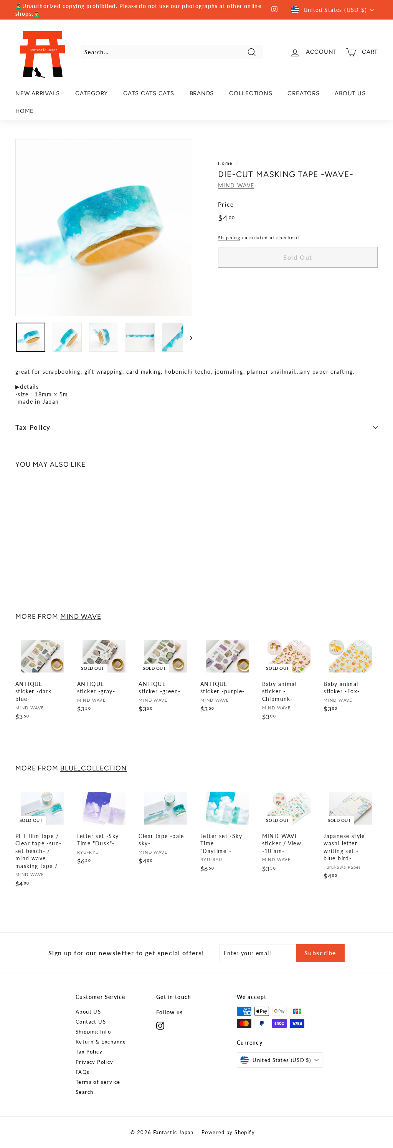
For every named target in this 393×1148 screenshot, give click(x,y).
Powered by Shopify (228, 1132)
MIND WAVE (236, 185)
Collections (250, 93)
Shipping (229, 237)
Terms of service (98, 1082)
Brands (202, 93)
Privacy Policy (95, 1062)
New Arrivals (37, 93)
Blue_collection (93, 768)
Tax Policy (33, 427)
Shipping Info (93, 1032)
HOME (24, 111)
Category (91, 93)
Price (226, 204)
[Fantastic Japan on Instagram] (160, 1026)
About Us (350, 93)
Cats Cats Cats (148, 93)
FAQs (83, 1072)
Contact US (91, 1022)
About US (88, 1012)
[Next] (187, 337)
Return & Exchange (101, 1042)
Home (225, 163)
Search (84, 1092)
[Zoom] (104, 227)
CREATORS (303, 93)
